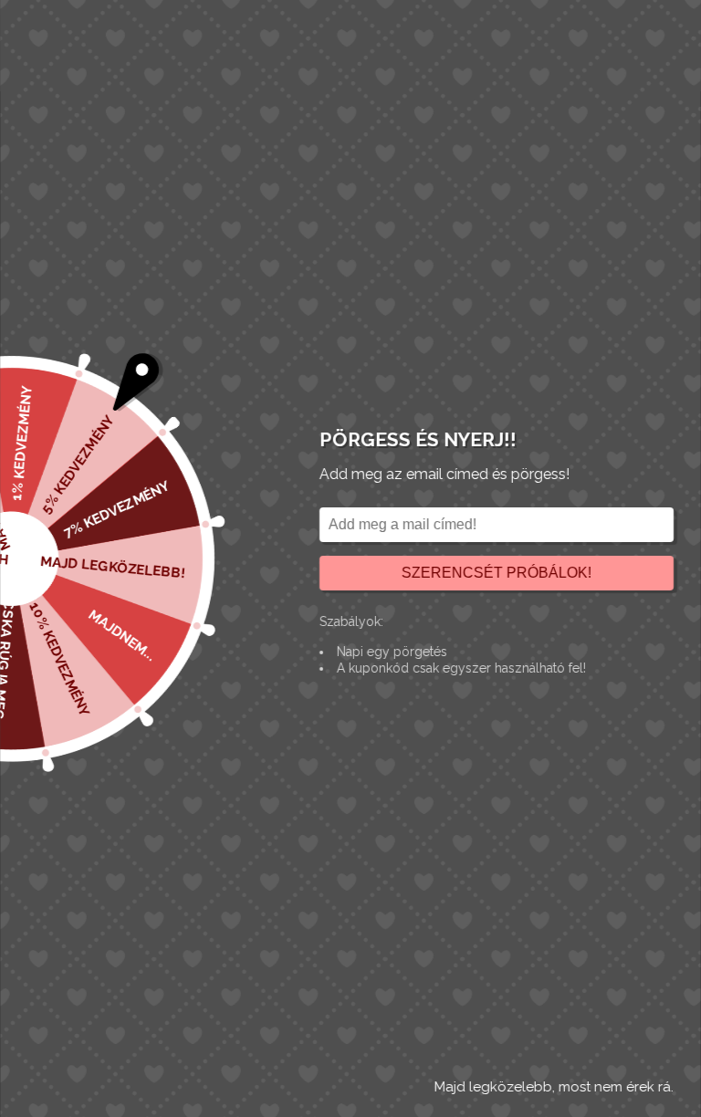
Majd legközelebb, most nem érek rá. (554, 1087)
